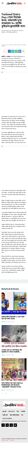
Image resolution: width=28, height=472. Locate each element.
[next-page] (5, 393)
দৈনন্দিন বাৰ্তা (3, 321)
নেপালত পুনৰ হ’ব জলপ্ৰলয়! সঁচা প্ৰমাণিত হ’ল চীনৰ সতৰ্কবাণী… (11, 351)
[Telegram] (19, 51)
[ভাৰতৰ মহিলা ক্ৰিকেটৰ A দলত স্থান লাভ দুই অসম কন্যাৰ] (14, 303)
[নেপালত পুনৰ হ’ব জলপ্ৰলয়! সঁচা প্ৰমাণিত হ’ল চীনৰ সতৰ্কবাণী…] (14, 336)
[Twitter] (12, 51)
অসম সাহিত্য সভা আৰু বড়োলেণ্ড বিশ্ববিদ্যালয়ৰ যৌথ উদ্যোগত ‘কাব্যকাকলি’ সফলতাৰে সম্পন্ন (12, 385)
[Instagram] (7, 425)
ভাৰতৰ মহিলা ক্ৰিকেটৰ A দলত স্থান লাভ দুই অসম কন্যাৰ (12, 318)
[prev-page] (2, 393)
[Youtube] (15, 425)
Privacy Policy (4, 440)
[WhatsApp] (16, 51)
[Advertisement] (14, 457)
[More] (23, 51)
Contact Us (12, 440)
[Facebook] (9, 51)
